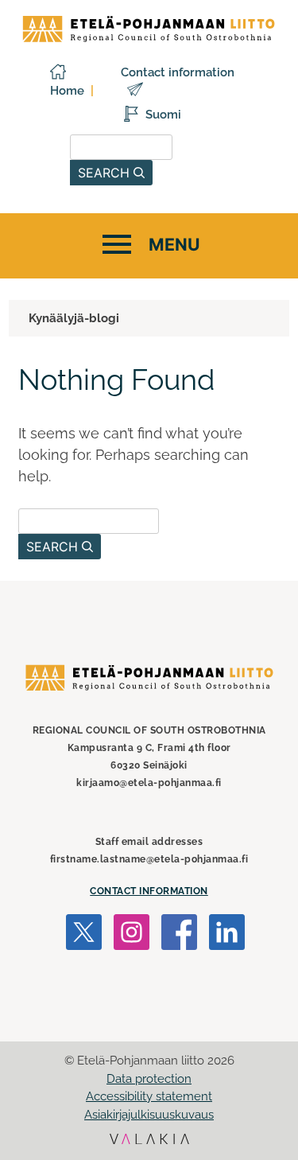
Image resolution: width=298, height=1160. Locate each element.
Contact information (149, 891)
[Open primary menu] (149, 245)
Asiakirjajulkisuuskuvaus (149, 1114)
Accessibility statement (149, 1096)
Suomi (163, 114)
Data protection (149, 1079)
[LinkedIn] (227, 935)
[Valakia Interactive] (149, 1140)
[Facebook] (179, 935)
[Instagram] (131, 935)
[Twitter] (84, 935)
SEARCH (106, 173)
